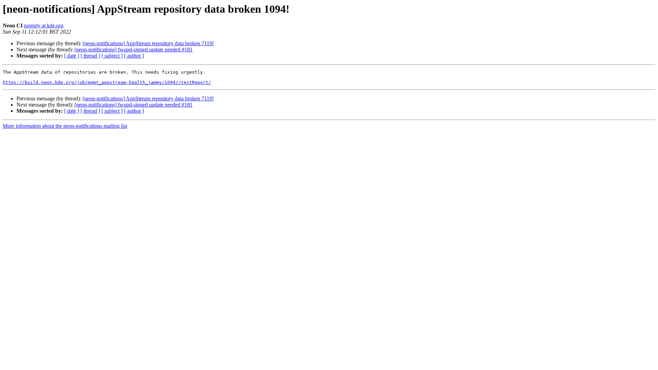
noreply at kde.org (43, 25)
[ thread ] (90, 56)
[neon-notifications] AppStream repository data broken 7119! (148, 43)
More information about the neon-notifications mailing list (65, 126)
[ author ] (134, 56)
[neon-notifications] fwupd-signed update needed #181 (133, 49)
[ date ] (71, 56)
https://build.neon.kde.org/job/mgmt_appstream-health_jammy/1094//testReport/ (107, 82)
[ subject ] (112, 56)
